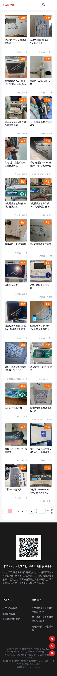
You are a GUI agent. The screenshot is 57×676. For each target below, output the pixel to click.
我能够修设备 (8, 613)
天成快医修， (38, 626)
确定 (52, 511)
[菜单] (51, 5)
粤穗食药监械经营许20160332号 (34, 661)
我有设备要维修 (9, 608)
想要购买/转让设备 (11, 619)
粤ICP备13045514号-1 (31, 663)
